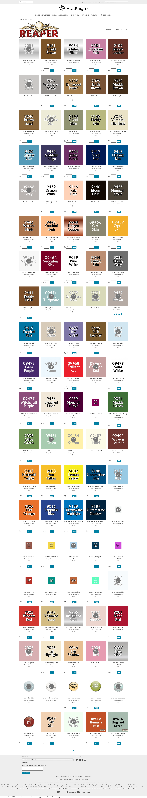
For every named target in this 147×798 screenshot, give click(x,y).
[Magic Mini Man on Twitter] (77, 760)
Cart (102, 2)
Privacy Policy (68, 776)
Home (20, 19)
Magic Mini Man (73, 779)
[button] (118, 314)
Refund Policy (59, 776)
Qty (42, 70)
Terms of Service (77, 776)
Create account (92, 2)
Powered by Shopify (83, 779)
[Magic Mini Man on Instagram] (85, 760)
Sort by (108, 29)
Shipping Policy (87, 776)
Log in (83, 2)
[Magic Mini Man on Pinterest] (82, 760)
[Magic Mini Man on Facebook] (80, 760)
